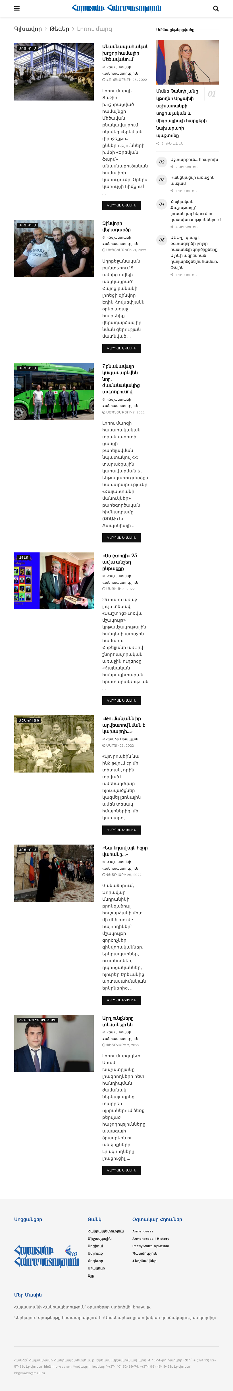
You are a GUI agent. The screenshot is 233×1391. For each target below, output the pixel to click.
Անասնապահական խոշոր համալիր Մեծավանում (125, 53)
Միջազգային (100, 1239)
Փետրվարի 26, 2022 (123, 875)
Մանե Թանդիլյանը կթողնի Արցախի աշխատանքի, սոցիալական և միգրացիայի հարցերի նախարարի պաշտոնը (181, 113)
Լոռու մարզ (94, 28)
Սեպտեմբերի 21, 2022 (125, 250)
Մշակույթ (29, 720)
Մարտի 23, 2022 (119, 745)
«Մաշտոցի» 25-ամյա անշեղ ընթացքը (120, 562)
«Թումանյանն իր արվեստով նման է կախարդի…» (123, 725)
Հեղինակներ (144, 1261)
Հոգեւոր (95, 1261)
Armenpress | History (150, 1239)
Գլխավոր (28, 28)
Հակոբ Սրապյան (122, 739)
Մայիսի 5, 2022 (120, 589)
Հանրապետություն (38, 1020)
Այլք (23, 558)
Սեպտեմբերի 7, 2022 (125, 412)
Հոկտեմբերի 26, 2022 (126, 80)
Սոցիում (27, 48)
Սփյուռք (95, 1253)
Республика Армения (150, 1246)
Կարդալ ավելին (121, 205)
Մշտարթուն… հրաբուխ (194, 159)
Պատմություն (144, 1253)
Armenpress (142, 1231)
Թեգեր (59, 28)
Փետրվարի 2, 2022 (122, 1045)
